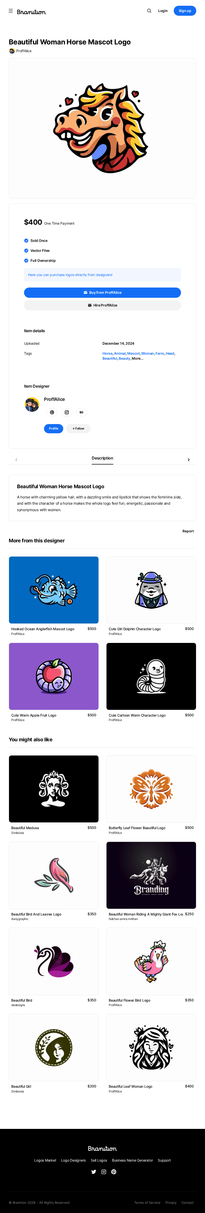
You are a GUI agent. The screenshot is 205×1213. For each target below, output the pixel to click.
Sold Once (39, 240)
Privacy (171, 1203)
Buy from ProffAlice (104, 292)
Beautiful (109, 358)
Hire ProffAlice (105, 305)
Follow (79, 428)
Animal (120, 353)
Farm (160, 353)
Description (102, 457)
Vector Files (40, 250)
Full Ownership (43, 260)
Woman (147, 353)
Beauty (124, 358)
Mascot (133, 353)
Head (170, 353)
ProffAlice (24, 51)
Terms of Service (147, 1203)
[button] (188, 460)
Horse (107, 353)
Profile (53, 428)
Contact (188, 1203)
